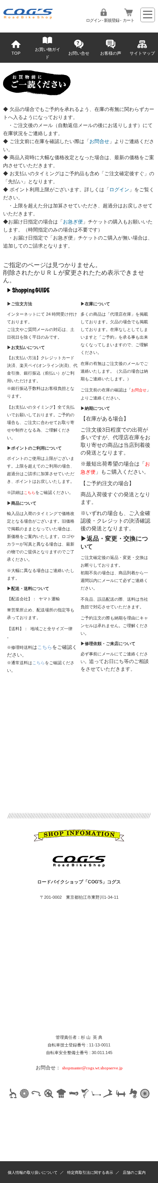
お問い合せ (78, 53)
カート (128, 20)
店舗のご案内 (134, 1172)
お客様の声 (110, 53)
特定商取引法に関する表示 (90, 1172)
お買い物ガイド (47, 53)
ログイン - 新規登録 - (103, 20)
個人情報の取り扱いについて (33, 1172)
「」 (99, 141)
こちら (44, 647)
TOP (16, 53)
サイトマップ (142, 53)
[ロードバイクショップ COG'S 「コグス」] (28, 17)
